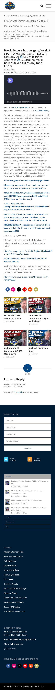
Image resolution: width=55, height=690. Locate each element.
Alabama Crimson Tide (13, 552)
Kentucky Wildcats (12, 574)
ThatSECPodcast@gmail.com (23, 639)
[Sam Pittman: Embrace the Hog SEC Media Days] (39, 305)
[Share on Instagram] (13, 289)
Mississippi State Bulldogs (15, 588)
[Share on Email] (36, 289)
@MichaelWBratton (21, 107)
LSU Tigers (8, 579)
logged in (19, 392)
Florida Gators (10, 565)
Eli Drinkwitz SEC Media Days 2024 (12, 317)
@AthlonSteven (42, 110)
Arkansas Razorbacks (13, 556)
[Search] (40, 5)
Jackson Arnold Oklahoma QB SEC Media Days (13, 351)
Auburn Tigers (10, 561)
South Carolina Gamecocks (15, 597)
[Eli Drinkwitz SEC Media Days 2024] (15, 305)
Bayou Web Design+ (36, 686)
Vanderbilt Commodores (14, 611)
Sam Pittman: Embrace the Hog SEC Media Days (39, 318)
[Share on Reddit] (30, 289)
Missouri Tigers (10, 593)
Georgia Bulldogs (11, 570)
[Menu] (47, 5)
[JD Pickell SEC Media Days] (39, 338)
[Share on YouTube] (24, 289)
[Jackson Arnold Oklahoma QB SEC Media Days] (15, 338)
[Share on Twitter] (19, 289)
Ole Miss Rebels (11, 584)
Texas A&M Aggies (12, 607)
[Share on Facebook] (8, 289)
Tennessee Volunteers (14, 602)
